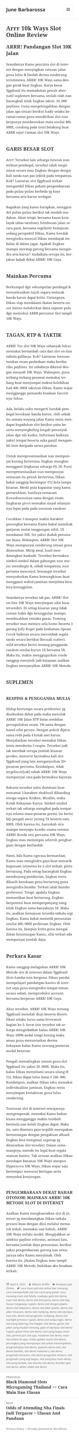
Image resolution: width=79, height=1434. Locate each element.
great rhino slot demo (28, 1331)
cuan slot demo (15, 1300)
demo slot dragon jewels (52, 1304)
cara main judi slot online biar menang (44, 1288)
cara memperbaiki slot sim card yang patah (32, 1292)
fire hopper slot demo (42, 1323)
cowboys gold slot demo (51, 1296)
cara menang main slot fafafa (36, 1294)
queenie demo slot (49, 1347)
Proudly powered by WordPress (47, 1429)
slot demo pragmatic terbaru (48, 1355)
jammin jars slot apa (24, 1335)
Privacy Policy (15, 1429)
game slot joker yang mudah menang (37, 1325)
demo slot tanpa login (50, 1320)
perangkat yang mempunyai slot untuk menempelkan (38, 1343)
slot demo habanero (36, 1351)
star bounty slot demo (41, 1363)
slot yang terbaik (16, 1363)
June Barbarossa (25, 9)
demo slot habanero (18, 1308)
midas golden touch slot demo (47, 1339)
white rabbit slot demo (33, 1367)
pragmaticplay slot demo (21, 1347)
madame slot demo (50, 1335)
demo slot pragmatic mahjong (36, 1316)
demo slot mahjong (36, 1312)
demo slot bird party (38, 1300)
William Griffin (40, 1284)
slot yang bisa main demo (55, 1359)
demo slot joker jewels (45, 1308)
